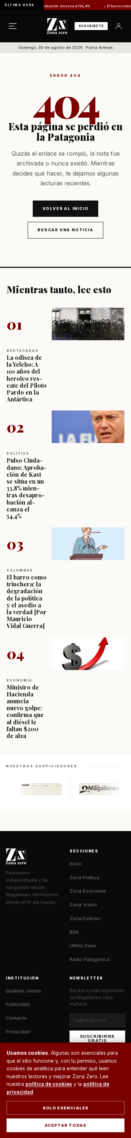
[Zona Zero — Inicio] (57, 26)
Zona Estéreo (85, 918)
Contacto (16, 1018)
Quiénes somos (23, 991)
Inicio (76, 864)
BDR (74, 932)
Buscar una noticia (65, 230)
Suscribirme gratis (97, 1038)
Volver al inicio (66, 208)
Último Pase (83, 945)
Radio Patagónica (90, 959)
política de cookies (48, 1084)
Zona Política (84, 877)
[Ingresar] (118, 26)
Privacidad (18, 1031)
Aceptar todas (66, 1125)
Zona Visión (83, 904)
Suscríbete (91, 26)
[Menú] (13, 26)
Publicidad (17, 1004)
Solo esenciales (66, 1107)
